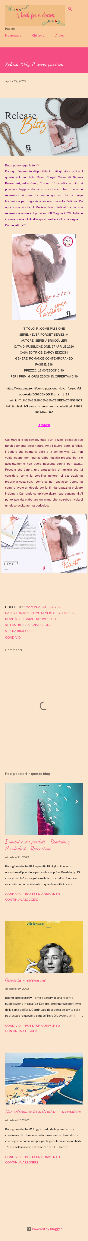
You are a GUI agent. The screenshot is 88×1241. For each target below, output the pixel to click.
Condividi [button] (13, 637)
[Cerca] (70, 7)
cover (55, 607)
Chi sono (38, 35)
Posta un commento (42, 894)
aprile (43, 607)
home (35, 613)
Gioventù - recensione (25, 980)
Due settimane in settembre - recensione (43, 1111)
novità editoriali (20, 619)
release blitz (16, 625)
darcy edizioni (17, 613)
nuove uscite (47, 619)
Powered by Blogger (46, 1229)
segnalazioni (39, 625)
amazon (30, 607)
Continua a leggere (21, 899)
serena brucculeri (20, 631)
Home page (13, 35)
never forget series (57, 613)
